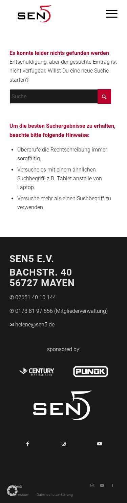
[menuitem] (108, 13)
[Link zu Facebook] (112, 486)
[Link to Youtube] (100, 443)
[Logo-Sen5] (52, 13)
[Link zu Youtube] (102, 486)
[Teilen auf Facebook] (27, 443)
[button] (12, 491)
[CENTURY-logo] (36, 370)
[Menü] (108, 13)
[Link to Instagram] (63, 443)
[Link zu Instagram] (92, 486)
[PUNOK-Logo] (91, 370)
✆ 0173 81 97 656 (31, 311)
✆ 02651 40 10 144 (32, 297)
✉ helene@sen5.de (32, 324)
